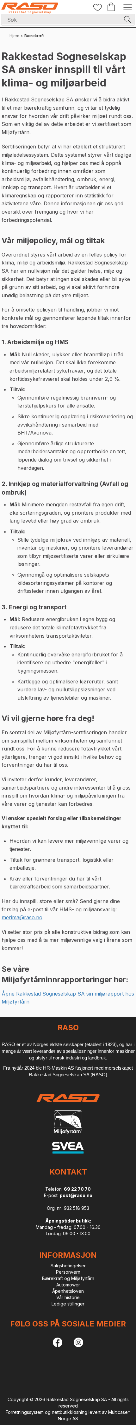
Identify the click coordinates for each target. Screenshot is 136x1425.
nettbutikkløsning (69, 1412)
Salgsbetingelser (68, 1265)
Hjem (14, 35)
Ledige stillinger (68, 1303)
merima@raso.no (22, 917)
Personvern (68, 1272)
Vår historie (68, 1297)
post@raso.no (76, 1195)
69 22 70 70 (77, 1189)
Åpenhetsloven (68, 1291)
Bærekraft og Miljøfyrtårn (68, 1278)
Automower (68, 1284)
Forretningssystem (25, 1412)
